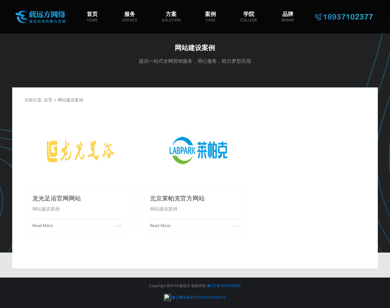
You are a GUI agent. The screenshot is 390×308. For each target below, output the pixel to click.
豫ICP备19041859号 (224, 285)
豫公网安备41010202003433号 (199, 297)
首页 (48, 99)
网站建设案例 (70, 99)
